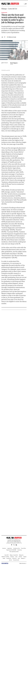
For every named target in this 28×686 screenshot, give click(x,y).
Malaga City (21, 555)
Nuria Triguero (13, 63)
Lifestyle (24, 556)
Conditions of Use (16, 548)
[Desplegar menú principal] (26, 4)
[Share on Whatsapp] (2, 37)
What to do (14, 558)
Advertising (19, 549)
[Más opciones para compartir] (4, 37)
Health (4, 558)
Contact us (4, 548)
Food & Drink (8, 558)
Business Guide (16, 560)
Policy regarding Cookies (14, 551)
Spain (16, 556)
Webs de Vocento (22, 563)
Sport (19, 558)
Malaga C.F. (23, 558)
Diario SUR (7, 555)
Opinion (10, 560)
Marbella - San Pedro (5, 556)
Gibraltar (20, 556)
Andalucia (12, 556)
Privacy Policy (23, 548)
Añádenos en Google (12, 37)
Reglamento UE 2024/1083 (11, 549)
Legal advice (9, 548)
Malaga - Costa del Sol (9, 9)
